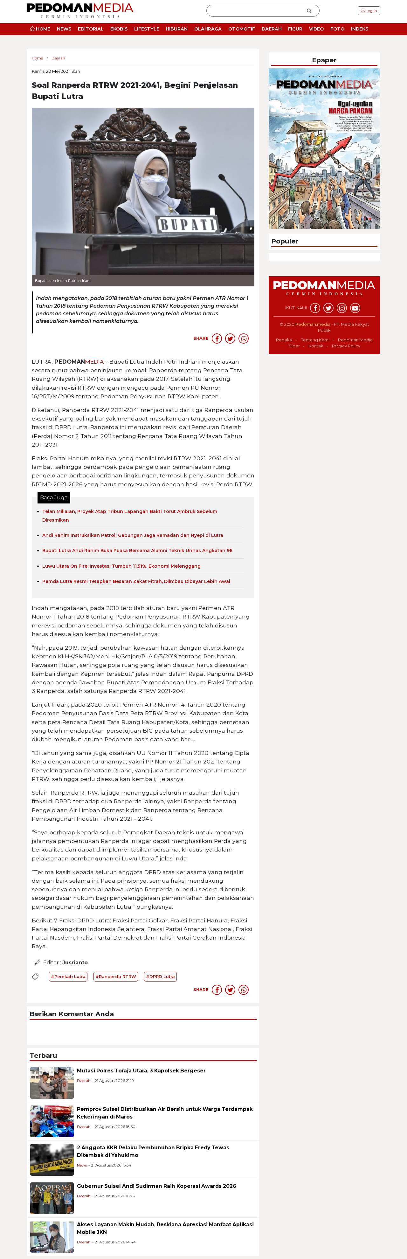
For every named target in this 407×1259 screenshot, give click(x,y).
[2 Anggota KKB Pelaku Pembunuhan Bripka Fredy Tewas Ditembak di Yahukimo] (52, 1160)
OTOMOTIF (241, 29)
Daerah (84, 1080)
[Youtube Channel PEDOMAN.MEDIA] (355, 308)
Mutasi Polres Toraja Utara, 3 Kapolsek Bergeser (141, 1071)
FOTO (337, 29)
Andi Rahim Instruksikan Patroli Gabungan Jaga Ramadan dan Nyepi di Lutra (132, 535)
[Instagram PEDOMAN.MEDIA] (342, 308)
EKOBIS (119, 29)
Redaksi (284, 339)
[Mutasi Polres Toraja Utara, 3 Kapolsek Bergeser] (52, 1083)
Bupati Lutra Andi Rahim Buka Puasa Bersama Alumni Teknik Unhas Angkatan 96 (137, 550)
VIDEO (316, 29)
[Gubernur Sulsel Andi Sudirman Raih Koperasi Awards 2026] (52, 1198)
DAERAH (272, 29)
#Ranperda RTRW (115, 976)
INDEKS (359, 29)
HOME (42, 29)
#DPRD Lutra (160, 976)
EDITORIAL (91, 29)
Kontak (315, 345)
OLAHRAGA (208, 29)
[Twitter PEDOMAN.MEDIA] (328, 308)
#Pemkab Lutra (68, 976)
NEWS (64, 29)
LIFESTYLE (146, 29)
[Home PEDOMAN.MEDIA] (80, 10)
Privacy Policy (346, 345)
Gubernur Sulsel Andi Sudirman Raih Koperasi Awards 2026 (156, 1186)
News (82, 1165)
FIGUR (295, 29)
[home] (324, 291)
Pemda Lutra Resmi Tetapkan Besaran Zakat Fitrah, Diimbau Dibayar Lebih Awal (136, 581)
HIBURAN (177, 29)
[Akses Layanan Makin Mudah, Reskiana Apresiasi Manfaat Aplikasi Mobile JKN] (52, 1237)
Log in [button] (371, 10)
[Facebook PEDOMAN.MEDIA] (315, 308)
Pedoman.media (312, 324)
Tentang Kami (315, 339)
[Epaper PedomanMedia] (324, 148)
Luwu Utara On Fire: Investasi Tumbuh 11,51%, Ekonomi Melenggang (121, 566)
